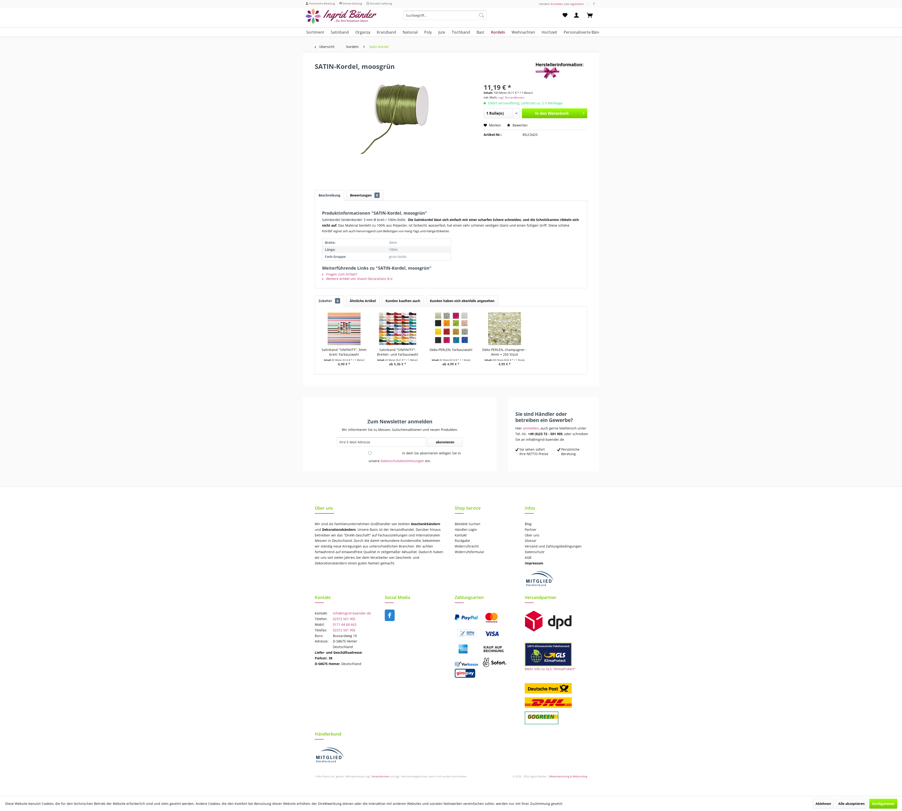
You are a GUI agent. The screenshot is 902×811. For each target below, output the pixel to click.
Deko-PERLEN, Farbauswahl (451, 349)
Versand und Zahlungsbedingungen (553, 546)
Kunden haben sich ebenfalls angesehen (462, 301)
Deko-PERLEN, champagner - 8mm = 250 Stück (504, 352)
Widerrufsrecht (467, 546)
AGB (528, 557)
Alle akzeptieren (851, 803)
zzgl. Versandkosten (511, 97)
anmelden (531, 428)
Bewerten (520, 125)
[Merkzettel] (565, 15)
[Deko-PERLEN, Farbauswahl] (451, 328)
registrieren (577, 4)
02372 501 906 (344, 630)
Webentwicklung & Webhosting (568, 776)
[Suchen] (481, 15)
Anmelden (557, 4)
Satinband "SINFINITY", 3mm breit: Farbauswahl (344, 352)
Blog (528, 524)
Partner (531, 529)
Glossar (531, 540)
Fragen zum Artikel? (341, 274)
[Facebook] (594, 4)
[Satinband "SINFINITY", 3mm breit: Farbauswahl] (344, 328)
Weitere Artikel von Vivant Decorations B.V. (359, 278)
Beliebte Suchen (467, 524)
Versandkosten (380, 776)
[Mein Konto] (577, 15)
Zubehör (328, 301)
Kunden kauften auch (402, 301)
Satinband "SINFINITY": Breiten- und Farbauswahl (397, 352)
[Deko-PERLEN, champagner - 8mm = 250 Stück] (504, 328)
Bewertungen (364, 195)
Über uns (532, 535)
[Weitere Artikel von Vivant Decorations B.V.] (561, 71)
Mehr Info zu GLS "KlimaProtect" (550, 669)
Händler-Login (466, 529)
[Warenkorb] (592, 15)
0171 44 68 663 (344, 624)
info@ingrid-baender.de (352, 613)
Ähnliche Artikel (363, 301)
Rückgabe (462, 540)
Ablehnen (823, 803)
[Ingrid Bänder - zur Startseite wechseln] (340, 16)
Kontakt (461, 535)
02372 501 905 (344, 619)
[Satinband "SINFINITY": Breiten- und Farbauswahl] (397, 328)
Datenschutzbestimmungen (402, 461)
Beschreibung (329, 195)
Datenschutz (534, 552)
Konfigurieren (883, 803)
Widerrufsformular (469, 552)
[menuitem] (445, 17)
